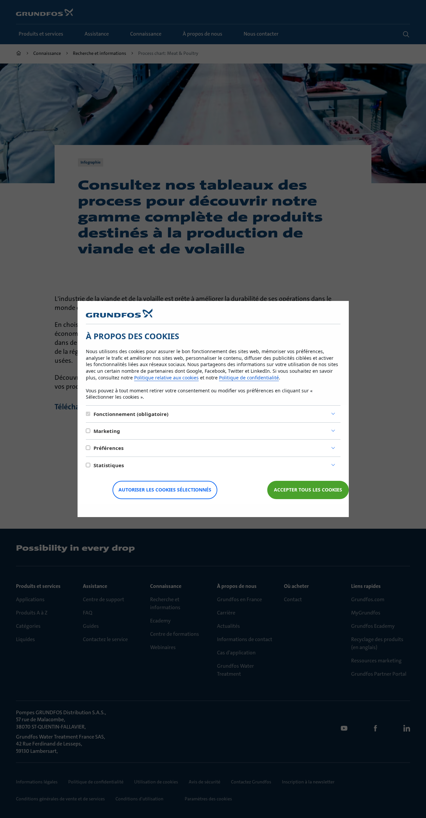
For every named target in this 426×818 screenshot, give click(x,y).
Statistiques (109, 465)
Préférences (108, 448)
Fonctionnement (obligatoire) (131, 414)
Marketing (107, 431)
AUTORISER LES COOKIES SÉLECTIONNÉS (164, 489)
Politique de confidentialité (249, 377)
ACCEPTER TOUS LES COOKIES (308, 489)
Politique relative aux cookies (166, 377)
